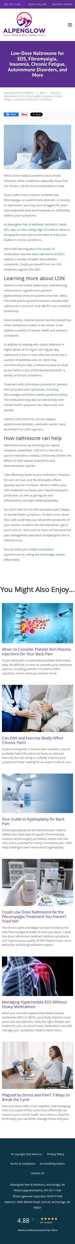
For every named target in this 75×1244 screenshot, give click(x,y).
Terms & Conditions (22, 1163)
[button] (37, 4)
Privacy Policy (55, 1154)
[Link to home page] (32, 25)
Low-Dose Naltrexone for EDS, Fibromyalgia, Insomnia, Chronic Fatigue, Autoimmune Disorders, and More (33, 96)
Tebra (54, 1230)
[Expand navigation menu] (70, 24)
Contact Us (37, 1173)
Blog (42, 92)
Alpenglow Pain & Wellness (19, 92)
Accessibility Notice (52, 1163)
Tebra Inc (37, 1154)
